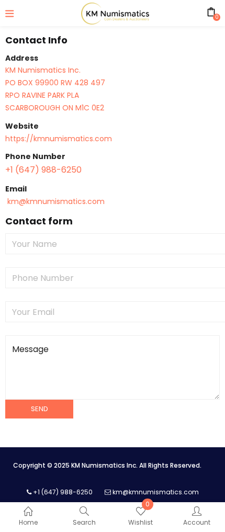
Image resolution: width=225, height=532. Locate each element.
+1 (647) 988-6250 (43, 170)
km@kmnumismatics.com (55, 201)
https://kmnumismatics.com (58, 138)
